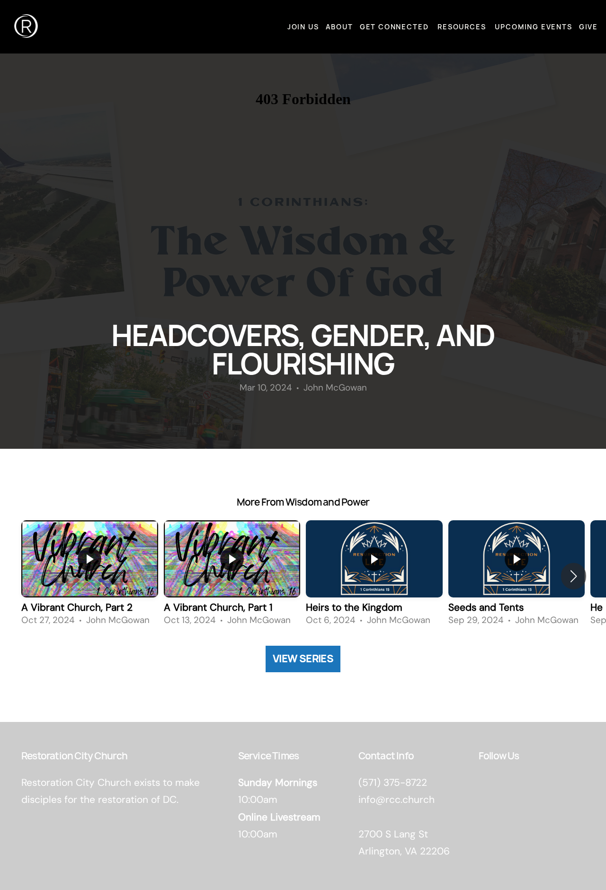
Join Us (303, 26)
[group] (89, 576)
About (339, 26)
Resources (462, 26)
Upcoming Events (533, 26)
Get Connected (395, 26)
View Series (303, 659)
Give (588, 26)
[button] (573, 576)
